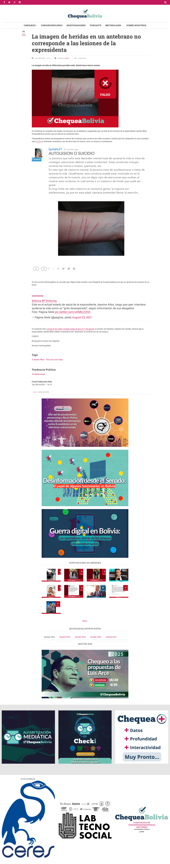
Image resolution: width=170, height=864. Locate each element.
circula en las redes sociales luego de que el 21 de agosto (70, 329)
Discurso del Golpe (55, 360)
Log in (35, 392)
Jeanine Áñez (38, 360)
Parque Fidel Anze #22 (141, 822)
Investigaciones (76, 25)
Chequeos (30, 25)
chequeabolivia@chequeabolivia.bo (141, 825)
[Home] (85, 13)
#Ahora (36, 301)
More (84, 621)
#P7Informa (49, 301)
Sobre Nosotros (136, 25)
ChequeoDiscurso (51, 25)
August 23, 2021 (82, 317)
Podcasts (95, 25)
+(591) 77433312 (141, 827)
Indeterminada (39, 374)
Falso (67, 58)
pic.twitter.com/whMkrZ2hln (72, 312)
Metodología (113, 25)
